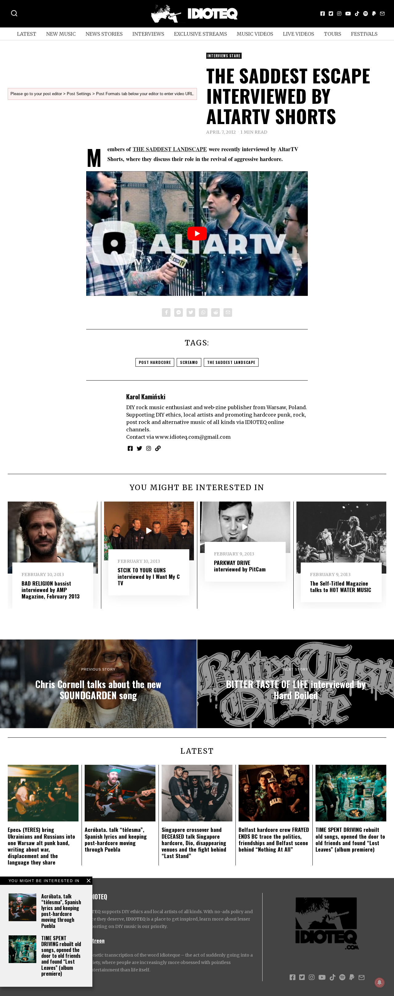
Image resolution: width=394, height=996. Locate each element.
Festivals (364, 34)
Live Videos (298, 34)
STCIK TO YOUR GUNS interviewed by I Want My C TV (149, 576)
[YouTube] (348, 13)
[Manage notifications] (379, 982)
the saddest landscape (231, 362)
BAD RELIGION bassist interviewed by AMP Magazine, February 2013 (50, 589)
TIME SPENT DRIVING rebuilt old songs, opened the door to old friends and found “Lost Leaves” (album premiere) (61, 955)
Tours (332, 34)
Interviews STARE (223, 55)
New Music (61, 34)
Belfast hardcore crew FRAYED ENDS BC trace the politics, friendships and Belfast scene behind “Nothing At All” (274, 839)
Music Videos (255, 34)
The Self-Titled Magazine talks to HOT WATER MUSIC (340, 586)
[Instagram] (339, 13)
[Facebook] (322, 13)
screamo (189, 362)
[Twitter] (331, 13)
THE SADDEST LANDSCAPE (170, 149)
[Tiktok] (357, 13)
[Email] (382, 13)
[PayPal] (374, 13)
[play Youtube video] (197, 233)
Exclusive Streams (200, 34)
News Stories (104, 34)
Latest (26, 34)
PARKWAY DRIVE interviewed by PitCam (240, 565)
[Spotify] (366, 13)
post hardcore (155, 362)
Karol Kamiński (145, 396)
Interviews (148, 34)
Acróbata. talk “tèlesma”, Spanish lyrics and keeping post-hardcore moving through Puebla (61, 911)
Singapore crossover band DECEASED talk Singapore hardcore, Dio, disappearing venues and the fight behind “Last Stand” (194, 842)
